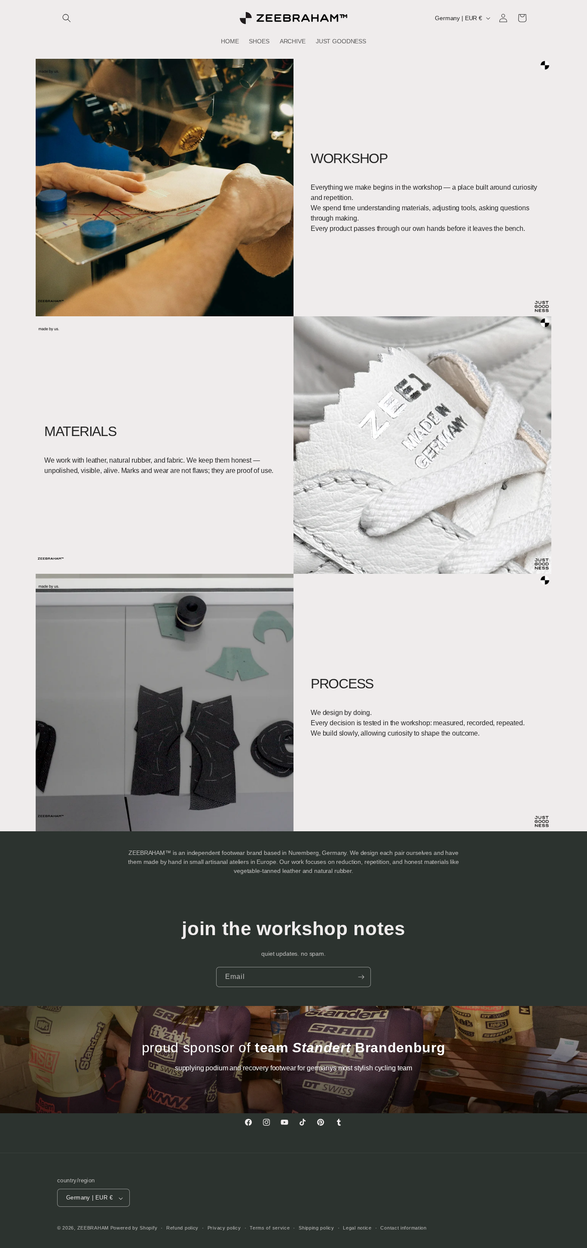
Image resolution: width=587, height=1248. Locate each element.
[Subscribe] (361, 977)
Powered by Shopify (134, 1228)
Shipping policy (316, 1227)
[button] (66, 18)
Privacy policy (224, 1227)
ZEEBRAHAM (93, 1228)
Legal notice (357, 1227)
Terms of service (270, 1227)
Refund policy (182, 1227)
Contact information (403, 1227)
